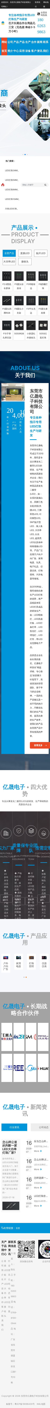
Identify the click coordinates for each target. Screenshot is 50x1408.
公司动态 (9, 1286)
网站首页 (4, 46)
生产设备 (28, 46)
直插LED (6, 1265)
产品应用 (22, 46)
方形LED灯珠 (11, 208)
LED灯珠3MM (11, 170)
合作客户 (34, 46)
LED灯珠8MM (11, 189)
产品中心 (16, 46)
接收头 (5, 1311)
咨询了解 (5, 898)
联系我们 (45, 46)
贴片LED (6, 1279)
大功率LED (6, 1295)
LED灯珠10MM (11, 199)
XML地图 (41, 1404)
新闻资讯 (39, 46)
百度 (18, 1228)
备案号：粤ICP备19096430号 (20, 1404)
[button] (24, 977)
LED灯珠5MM (11, 180)
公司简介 (10, 46)
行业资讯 (9, 1268)
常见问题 (9, 1304)
